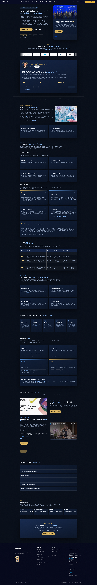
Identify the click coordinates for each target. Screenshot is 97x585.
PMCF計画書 (34, 325)
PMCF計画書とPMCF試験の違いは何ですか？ (29, 484)
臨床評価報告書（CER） (41, 559)
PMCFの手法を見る (38, 29)
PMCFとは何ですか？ (25, 466)
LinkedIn (72, 86)
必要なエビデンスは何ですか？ (25, 1)
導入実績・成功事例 (48, 1)
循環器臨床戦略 (40, 353)
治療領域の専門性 (35, 1)
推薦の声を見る (24, 443)
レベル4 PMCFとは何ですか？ (26, 479)
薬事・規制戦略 (39, 549)
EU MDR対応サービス (40, 551)
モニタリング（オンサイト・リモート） (43, 556)
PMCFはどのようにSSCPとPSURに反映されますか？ (30, 488)
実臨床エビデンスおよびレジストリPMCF (66, 199)
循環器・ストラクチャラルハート (57, 549)
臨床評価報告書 (27, 116)
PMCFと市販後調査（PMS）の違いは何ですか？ (29, 471)
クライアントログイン (79, 1)
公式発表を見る (59, 31)
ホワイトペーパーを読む (55, 411)
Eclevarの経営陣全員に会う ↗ (28, 89)
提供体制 (42, 1)
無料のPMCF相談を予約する (48, 533)
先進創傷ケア (54, 555)
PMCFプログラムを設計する (26, 29)
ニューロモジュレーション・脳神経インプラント (59, 554)
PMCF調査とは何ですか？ (25, 475)
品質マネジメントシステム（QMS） (42, 562)
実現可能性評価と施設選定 (61, 216)
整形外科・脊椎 (54, 551)
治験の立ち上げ (39, 554)
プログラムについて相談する (90, 1)
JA (74, 1)
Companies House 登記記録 (73, 575)
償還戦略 (38, 564)
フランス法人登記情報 (72, 577)
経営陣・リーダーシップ (57, 1)
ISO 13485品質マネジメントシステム (41, 381)
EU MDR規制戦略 (33, 120)
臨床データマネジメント (41, 557)
